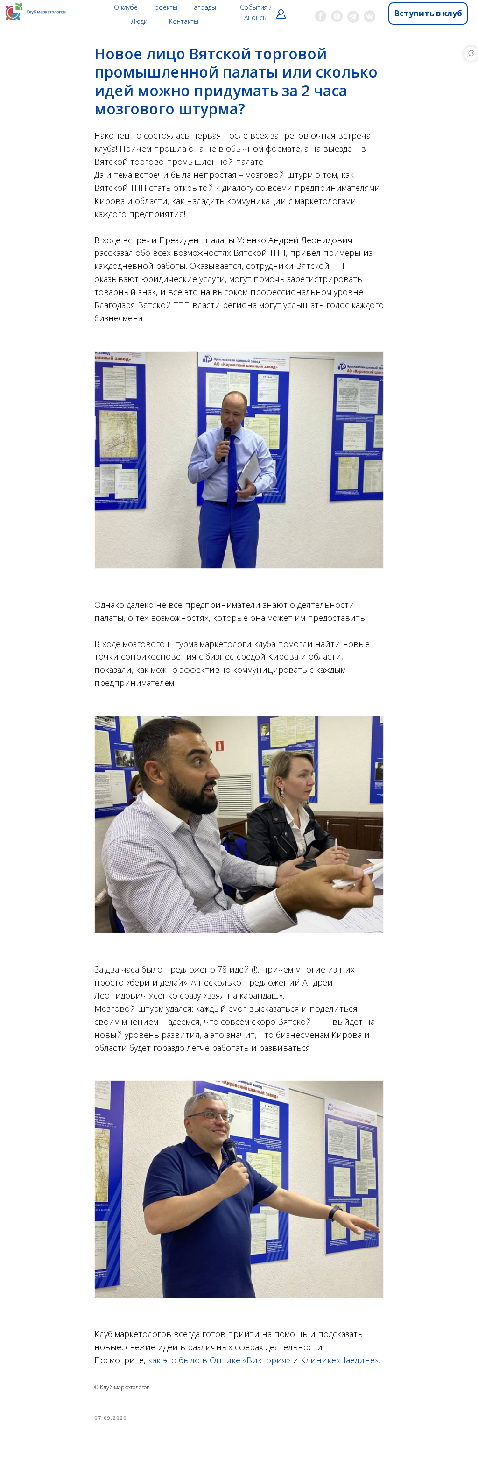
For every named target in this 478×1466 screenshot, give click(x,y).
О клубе (126, 7)
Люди (139, 21)
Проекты (163, 7)
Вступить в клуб (428, 13)
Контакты (183, 21)
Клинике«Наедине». (340, 1360)
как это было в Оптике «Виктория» (219, 1360)
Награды (202, 7)
